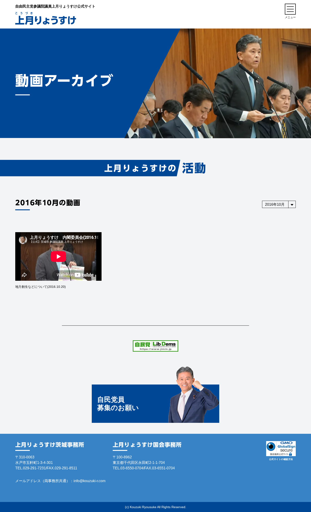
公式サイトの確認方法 (281, 459)
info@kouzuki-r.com (89, 481)
